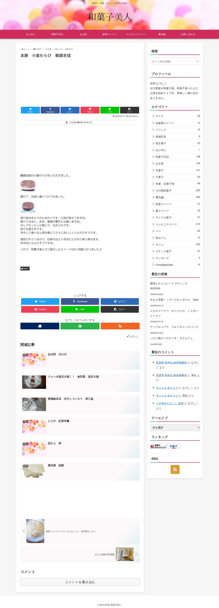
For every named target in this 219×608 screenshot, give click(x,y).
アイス (178, 116)
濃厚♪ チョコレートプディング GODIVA (170, 285)
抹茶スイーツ (178, 204)
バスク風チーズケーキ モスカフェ (171, 338)
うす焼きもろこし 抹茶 (170, 403)
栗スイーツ (178, 210)
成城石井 (178, 136)
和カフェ (178, 238)
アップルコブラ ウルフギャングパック (174, 327)
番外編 (178, 197)
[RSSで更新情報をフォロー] (120, 326)
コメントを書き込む (80, 582)
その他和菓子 (178, 190)
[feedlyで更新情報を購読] (79, 326)
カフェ (178, 244)
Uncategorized (178, 264)
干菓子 (178, 177)
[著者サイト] (39, 326)
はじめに (178, 150)
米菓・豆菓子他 (178, 183)
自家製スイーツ (178, 123)
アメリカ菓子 (178, 217)
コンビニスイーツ (178, 224)
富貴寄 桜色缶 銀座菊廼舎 (171, 362)
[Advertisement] (80, 81)
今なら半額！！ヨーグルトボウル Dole (174, 299)
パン (178, 231)
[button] (197, 61)
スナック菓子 (178, 251)
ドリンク (178, 129)
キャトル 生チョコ (167, 388)
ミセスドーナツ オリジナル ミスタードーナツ (174, 313)
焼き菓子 (178, 143)
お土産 (178, 163)
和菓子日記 (178, 157)
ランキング (178, 258)
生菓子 (26, 268)
